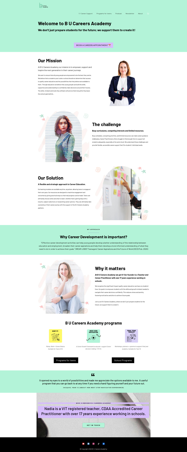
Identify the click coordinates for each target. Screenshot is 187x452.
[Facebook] (103, 443)
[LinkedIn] (88, 443)
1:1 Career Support (86, 14)
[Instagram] (93, 443)
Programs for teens (104, 14)
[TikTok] (98, 443)
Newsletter (130, 14)
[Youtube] (83, 443)
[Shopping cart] (148, 14)
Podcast (118, 14)
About (140, 14)
